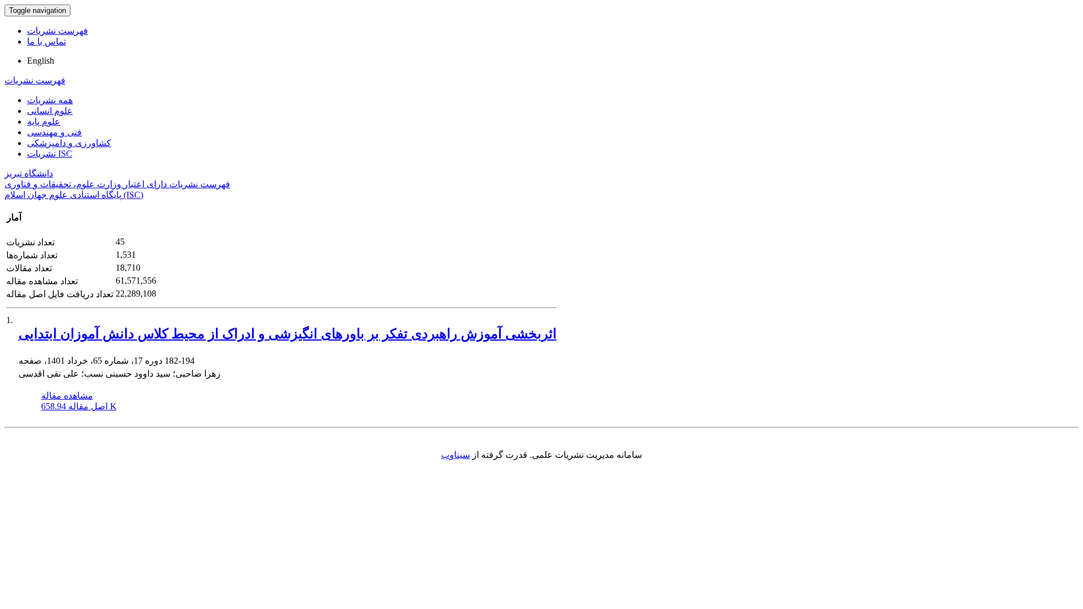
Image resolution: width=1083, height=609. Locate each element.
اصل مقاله (79, 406)
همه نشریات (50, 100)
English (40, 60)
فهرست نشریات (57, 31)
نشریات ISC (49, 153)
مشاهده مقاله (67, 395)
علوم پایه (43, 121)
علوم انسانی (50, 111)
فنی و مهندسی (54, 132)
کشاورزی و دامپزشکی (69, 143)
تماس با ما (46, 41)
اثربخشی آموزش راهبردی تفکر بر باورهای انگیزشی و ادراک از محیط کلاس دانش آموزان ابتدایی (288, 333)
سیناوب (455, 455)
